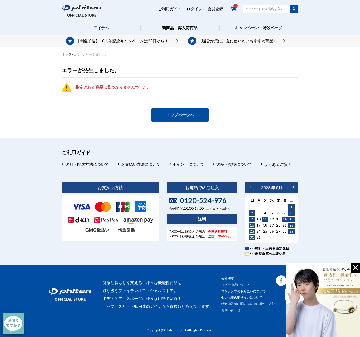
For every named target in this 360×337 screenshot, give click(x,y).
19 (272, 225)
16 (252, 225)
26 (272, 231)
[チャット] (13, 323)
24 (258, 231)
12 (272, 219)
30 (252, 237)
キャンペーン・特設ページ (259, 27)
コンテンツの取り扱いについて (243, 291)
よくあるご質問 (278, 164)
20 (278, 225)
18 (265, 225)
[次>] (293, 186)
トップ (66, 54)
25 (265, 231)
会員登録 (215, 8)
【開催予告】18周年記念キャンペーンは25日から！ (122, 40)
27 (278, 231)
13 (278, 219)
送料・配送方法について (87, 164)
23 (252, 231)
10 (258, 219)
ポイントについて (188, 164)
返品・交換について (234, 164)
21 (285, 225)
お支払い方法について (140, 164)
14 (285, 219)
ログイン (194, 8)
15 (291, 219)
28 (285, 231)
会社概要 (227, 278)
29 (291, 231)
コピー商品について (235, 285)
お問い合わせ (230, 310)
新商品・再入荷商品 (180, 27)
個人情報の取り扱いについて (241, 297)
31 (258, 237)
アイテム (101, 27)
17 (258, 225)
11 (265, 219)
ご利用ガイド (170, 8)
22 (291, 225)
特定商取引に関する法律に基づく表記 (248, 304)
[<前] (250, 186)
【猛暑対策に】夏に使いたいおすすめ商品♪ (236, 40)
